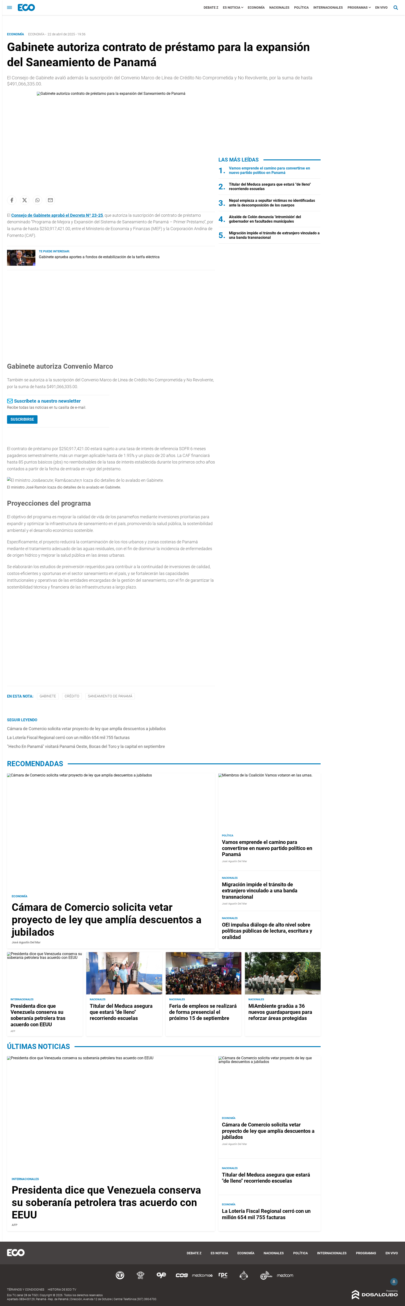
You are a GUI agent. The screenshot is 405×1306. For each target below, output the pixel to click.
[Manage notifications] (394, 1281)
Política (301, 7)
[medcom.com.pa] (285, 1279)
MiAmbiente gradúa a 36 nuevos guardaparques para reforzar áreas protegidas (280, 1012)
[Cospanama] (182, 1279)
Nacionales (279, 7)
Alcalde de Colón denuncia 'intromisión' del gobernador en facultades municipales (265, 219)
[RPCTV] (140, 1279)
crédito (72, 696)
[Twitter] (24, 200)
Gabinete (48, 696)
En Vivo (381, 7)
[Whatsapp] (37, 200)
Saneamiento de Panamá (110, 696)
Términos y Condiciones (25, 1289)
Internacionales (328, 7)
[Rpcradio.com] (223, 1279)
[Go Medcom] (202, 1279)
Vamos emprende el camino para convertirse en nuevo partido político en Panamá (269, 170)
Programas (358, 7)
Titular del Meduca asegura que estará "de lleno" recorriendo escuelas (121, 1012)
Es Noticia (231, 7)
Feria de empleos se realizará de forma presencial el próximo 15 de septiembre (203, 1012)
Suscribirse (22, 419)
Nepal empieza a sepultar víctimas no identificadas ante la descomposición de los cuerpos (272, 202)
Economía (256, 7)
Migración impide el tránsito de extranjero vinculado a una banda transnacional (259, 891)
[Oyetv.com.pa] (161, 1279)
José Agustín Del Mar (26, 942)
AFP (13, 1031)
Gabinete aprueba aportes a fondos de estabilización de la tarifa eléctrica (99, 257)
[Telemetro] (120, 1279)
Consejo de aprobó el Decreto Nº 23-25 (57, 215)
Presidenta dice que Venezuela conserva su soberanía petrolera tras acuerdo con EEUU (38, 1015)
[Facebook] (11, 200)
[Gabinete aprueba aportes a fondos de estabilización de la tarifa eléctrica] (21, 264)
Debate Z (211, 7)
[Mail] (50, 200)
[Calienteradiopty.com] (243, 1279)
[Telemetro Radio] (264, 1279)
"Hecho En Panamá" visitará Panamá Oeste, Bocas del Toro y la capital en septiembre (86, 746)
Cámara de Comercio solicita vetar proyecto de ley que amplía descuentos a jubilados (86, 728)
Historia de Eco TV (62, 1289)
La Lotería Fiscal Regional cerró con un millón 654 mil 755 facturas (68, 737)
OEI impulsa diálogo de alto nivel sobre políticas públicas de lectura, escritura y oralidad (267, 931)
